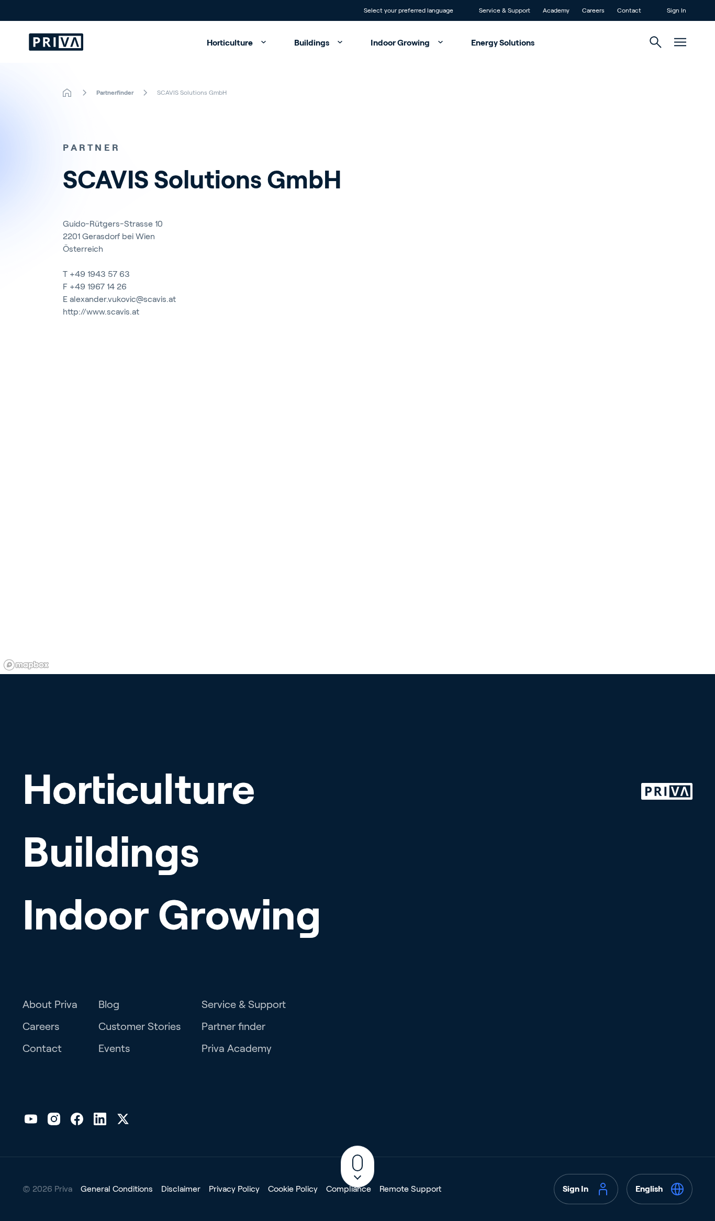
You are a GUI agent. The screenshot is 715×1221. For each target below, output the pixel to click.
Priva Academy (237, 1048)
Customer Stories (139, 1026)
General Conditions (117, 1188)
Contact (42, 1048)
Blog (108, 1004)
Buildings (312, 42)
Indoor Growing (401, 42)
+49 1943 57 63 (100, 274)
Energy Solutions (502, 42)
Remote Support (410, 1188)
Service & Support (244, 1004)
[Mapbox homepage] (26, 665)
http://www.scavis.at (101, 311)
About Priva (50, 1004)
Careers (41, 1026)
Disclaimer (180, 1188)
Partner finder (233, 1026)
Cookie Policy (293, 1188)
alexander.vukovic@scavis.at (123, 299)
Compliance (348, 1188)
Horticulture (230, 42)
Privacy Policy (234, 1188)
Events (114, 1048)
